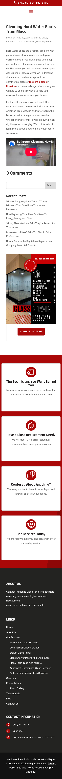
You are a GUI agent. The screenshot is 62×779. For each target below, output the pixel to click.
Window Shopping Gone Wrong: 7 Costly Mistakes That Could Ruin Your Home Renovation (26, 205)
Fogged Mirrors (14, 41)
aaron (12, 37)
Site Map (21, 767)
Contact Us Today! (31, 331)
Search (50, 185)
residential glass (38, 81)
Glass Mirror (29, 41)
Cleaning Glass (39, 37)
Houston (11, 86)
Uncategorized (44, 41)
